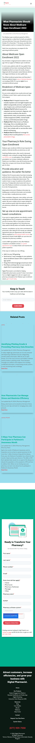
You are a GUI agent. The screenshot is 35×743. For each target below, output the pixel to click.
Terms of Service (7, 737)
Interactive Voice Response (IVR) (17, 699)
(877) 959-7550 (17, 728)
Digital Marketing (17, 697)
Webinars (17, 710)
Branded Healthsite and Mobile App (17, 695)
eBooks (17, 708)
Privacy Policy (16, 737)
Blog (17, 704)
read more (4, 368)
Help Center (17, 712)
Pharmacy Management (22, 33)
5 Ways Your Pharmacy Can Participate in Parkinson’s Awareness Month (13, 440)
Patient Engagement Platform (17, 693)
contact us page (7, 632)
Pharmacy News (5, 447)
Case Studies (17, 706)
